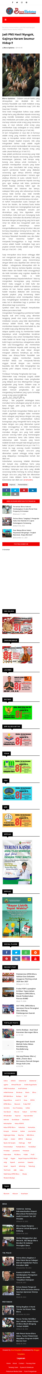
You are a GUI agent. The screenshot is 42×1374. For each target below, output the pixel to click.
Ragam (13, 1158)
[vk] (16, 958)
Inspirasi (12, 485)
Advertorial (22, 1081)
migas (6, 1139)
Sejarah (12, 1162)
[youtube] (35, 958)
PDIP (29, 1143)
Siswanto (30, 1162)
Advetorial (32, 1081)
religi (5, 1162)
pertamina (16, 1151)
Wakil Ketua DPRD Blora (11, 1174)
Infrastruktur (8, 1116)
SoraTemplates (16, 1350)
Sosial (5, 1166)
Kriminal (14, 1131)
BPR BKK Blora (8, 1096)
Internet (6, 1120)
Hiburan (16, 1112)
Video (21, 1170)
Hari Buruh (7, 1112)
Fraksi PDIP (27, 1104)
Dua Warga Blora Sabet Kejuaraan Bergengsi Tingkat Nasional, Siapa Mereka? (24, 532)
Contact (21, 1363)
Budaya (18, 1096)
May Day (21, 1135)
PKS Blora (17, 1155)
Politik (26, 1155)
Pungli (6, 1158)
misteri (13, 1139)
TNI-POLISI (7, 1170)
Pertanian (26, 1151)
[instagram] (21, 2)
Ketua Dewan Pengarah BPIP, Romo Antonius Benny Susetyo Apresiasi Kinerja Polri (27, 1290)
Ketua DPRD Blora (9, 1127)
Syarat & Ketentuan (27, 1367)
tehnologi (22, 1166)
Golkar (28, 1108)
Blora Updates (9, 48)
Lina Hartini (32, 1131)
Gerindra (7, 1108)
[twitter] (17, 2)
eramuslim (28, 480)
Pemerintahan (14, 27)
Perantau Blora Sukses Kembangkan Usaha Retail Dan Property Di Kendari (25, 509)
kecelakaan (15, 1120)
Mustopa (29, 1139)
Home (9, 1363)
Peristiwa (7, 1151)
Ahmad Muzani (16, 1085)
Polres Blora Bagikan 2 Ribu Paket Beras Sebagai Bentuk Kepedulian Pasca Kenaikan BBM (27, 1261)
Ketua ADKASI (19, 1123)
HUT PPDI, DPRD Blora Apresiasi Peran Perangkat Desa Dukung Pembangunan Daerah (27, 1009)
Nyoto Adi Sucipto (10, 1143)
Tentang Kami (13, 1367)
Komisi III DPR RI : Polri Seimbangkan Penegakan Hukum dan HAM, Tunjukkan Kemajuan (26, 1276)
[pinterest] (26, 2)
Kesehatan (25, 1120)
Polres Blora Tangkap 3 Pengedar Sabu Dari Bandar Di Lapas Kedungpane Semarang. (26, 521)
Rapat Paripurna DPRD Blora (27, 1158)
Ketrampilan (8, 1123)
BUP (25, 1096)
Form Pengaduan (30, 1371)
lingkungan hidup (9, 1135)
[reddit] (35, 952)
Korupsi (6, 1131)
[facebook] (12, 2)
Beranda (5, 27)
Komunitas (31, 1127)
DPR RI (32, 1100)
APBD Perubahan (9, 1089)
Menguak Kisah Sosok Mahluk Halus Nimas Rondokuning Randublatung (25, 1045)
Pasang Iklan (30, 1363)
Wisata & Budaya (9, 1178)
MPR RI (20, 1139)
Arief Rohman (22, 1089)
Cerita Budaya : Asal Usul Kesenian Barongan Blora (27, 1031)
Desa (25, 1100)
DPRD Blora (7, 1104)
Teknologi (31, 1166)
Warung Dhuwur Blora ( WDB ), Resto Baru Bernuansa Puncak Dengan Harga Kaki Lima (27, 1060)
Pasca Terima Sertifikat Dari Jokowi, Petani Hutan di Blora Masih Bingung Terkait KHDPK (27, 1322)
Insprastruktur (28, 1116)
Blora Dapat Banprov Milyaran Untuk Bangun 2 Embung (27, 1228)
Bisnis (27, 1092)
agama (6, 1085)
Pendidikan (32, 1147)
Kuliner (22, 1131)
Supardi (13, 1166)
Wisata (24, 1174)
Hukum (24, 1112)
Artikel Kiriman (8, 1092)
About (15, 1363)
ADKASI (13, 1081)
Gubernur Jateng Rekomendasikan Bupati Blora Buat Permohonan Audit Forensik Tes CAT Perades (26, 1214)
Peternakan (7, 1155)
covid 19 (18, 1100)
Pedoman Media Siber (14, 1371)
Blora (34, 1092)
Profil (32, 1155)
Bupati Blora (8, 1100)
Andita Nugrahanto (30, 1085)
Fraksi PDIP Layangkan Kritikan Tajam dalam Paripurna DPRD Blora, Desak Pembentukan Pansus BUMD (26, 993)
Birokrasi (19, 1092)
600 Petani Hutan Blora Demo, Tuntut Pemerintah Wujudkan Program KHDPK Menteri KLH (27, 1337)
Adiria (6, 1081)
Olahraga (22, 1143)
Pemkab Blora (20, 1147)
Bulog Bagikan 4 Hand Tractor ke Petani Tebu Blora (25, 1309)
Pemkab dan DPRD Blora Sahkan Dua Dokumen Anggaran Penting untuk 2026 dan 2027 (26, 977)
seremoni (21, 1162)
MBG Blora (30, 1135)
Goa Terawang (17, 1108)
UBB (15, 1170)
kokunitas (22, 1127)
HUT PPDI (33, 1112)
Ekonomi (17, 1104)
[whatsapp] (26, 952)
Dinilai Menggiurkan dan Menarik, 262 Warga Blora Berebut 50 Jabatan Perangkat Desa (27, 1241)
